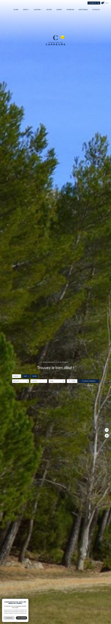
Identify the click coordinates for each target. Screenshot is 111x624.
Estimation (70, 9)
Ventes (25, 9)
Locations (37, 9)
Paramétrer (9, 618)
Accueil (16, 9)
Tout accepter (21, 618)
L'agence (59, 9)
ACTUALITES (96, 9)
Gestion (49, 9)
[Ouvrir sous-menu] (29, 10)
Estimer (34, 376)
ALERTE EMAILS (83, 9)
